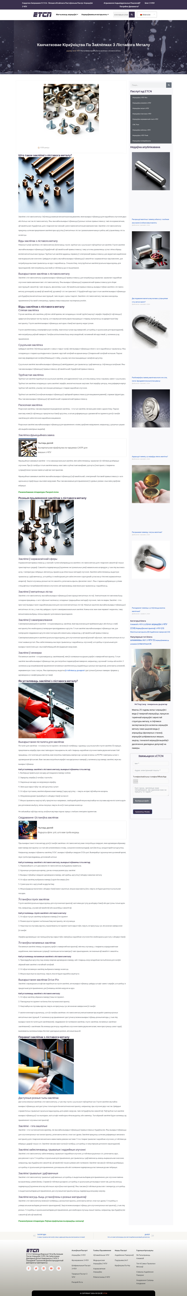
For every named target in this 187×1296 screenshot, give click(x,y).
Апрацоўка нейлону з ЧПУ (141, 130)
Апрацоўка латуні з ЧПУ (140, 108)
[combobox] (135, 781)
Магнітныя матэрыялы (139, 632)
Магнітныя (145, 644)
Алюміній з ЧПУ (138, 624)
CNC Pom (135, 124)
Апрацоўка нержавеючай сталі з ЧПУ (145, 119)
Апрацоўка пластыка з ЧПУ (141, 114)
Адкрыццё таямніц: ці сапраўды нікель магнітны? (150, 456)
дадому (69, 51)
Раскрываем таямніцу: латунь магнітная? (147, 532)
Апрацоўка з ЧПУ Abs (139, 97)
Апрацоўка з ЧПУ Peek (140, 135)
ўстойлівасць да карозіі (75, 670)
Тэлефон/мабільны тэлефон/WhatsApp (149, 776)
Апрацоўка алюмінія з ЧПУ (141, 103)
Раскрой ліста (52, 492)
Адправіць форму (142, 812)
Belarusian (146, 15)
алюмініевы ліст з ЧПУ (142, 640)
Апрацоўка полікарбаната (141, 141)
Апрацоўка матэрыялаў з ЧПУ (150, 628)
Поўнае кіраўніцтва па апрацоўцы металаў (64, 1221)
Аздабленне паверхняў (160, 632)
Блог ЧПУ (76, 51)
